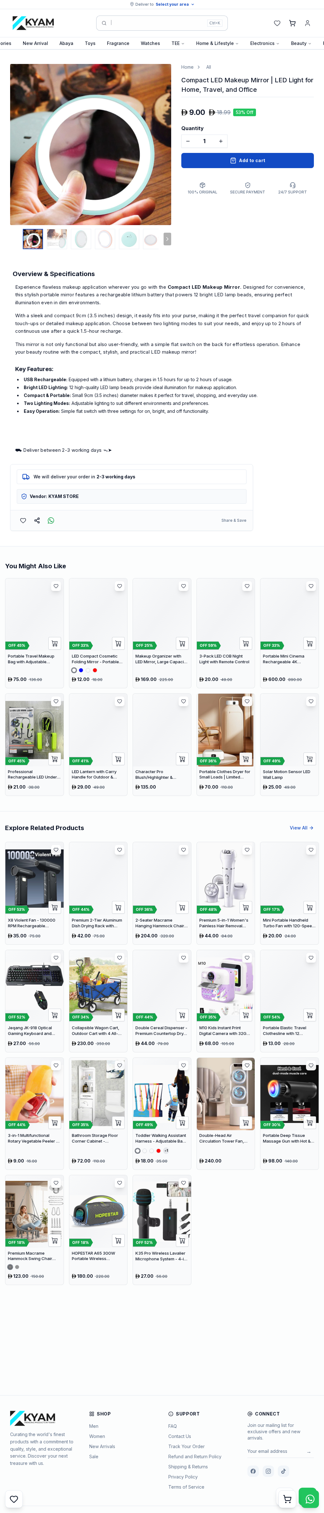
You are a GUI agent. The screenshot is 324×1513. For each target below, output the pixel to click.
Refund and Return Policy (194, 1456)
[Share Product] (37, 520)
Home (187, 67)
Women (97, 1436)
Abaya (66, 43)
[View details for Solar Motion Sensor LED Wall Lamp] (289, 745)
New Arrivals (102, 1446)
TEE (175, 43)
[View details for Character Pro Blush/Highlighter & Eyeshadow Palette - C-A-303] (162, 745)
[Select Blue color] (81, 670)
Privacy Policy (183, 1476)
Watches (150, 43)
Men (93, 1426)
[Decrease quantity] (188, 141)
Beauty (299, 43)
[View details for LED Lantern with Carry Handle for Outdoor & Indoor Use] (98, 745)
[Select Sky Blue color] (137, 1151)
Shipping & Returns (188, 1466)
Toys (90, 43)
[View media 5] (129, 239)
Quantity (192, 128)
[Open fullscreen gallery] (161, 73)
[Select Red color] (95, 670)
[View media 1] (33, 239)
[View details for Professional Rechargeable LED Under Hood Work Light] (34, 745)
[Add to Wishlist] (23, 520)
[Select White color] (74, 670)
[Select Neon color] (151, 1151)
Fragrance (118, 43)
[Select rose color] (144, 1151)
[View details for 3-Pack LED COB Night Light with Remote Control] (226, 633)
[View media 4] (105, 239)
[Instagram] (268, 1471)
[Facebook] (253, 1471)
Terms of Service (186, 1487)
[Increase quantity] (221, 141)
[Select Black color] (17, 1267)
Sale (93, 1456)
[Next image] (165, 145)
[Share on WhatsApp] (51, 520)
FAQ (172, 1426)
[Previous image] (16, 145)
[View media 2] (57, 239)
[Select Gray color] (10, 1267)
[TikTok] (283, 1471)
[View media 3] (81, 239)
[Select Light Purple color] (88, 670)
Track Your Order (186, 1446)
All (208, 67)
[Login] (307, 23)
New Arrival (35, 43)
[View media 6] (153, 239)
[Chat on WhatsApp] (310, 1499)
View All (299, 827)
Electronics (262, 43)
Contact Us (179, 1436)
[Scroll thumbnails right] (167, 239)
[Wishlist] (277, 23)
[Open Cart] (287, 1499)
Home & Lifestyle (215, 43)
